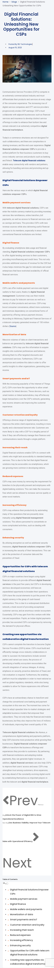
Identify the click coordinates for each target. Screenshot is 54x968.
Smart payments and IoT (23, 919)
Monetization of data (21, 914)
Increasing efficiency (21, 940)
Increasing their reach (22, 929)
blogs (14, 1)
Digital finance (18, 904)
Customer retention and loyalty (27, 924)
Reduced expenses (20, 935)
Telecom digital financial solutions (29, 160)
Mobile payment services (23, 898)
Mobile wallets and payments (26, 909)
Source (13, 326)
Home (5, 1)
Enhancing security (20, 945)
